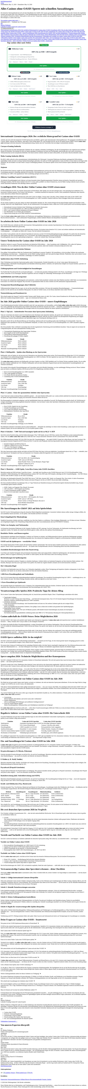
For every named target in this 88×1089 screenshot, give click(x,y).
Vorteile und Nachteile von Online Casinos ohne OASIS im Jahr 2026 (47, 39)
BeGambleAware (21, 1072)
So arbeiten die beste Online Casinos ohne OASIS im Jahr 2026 (25, 31)
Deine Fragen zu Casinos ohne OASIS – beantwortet (37, 41)
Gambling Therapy (9, 1072)
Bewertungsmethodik (36, 1079)
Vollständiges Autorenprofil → (9, 1021)
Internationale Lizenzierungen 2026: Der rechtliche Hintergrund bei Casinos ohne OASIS (25, 30)
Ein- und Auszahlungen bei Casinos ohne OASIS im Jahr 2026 (63, 37)
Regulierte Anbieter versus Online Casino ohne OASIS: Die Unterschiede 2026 (23, 37)
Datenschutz (4, 1079)
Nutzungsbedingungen (14, 1079)
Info (6, 1)
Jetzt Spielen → (44, 65)
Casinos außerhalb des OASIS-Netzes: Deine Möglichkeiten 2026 (41, 34)
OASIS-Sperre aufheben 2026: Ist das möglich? (73, 34)
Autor (2, 3)
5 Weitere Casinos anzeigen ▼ (44, 127)
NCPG (30, 1072)
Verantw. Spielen (46, 1079)
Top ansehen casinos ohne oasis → (10, 20)
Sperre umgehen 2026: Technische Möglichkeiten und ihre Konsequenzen (21, 36)
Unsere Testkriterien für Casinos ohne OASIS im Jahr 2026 (60, 31)
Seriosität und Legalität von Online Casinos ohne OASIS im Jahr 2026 (62, 36)
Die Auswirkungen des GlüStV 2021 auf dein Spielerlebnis (51, 33)
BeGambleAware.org (56, 131)
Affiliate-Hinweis (25, 1079)
